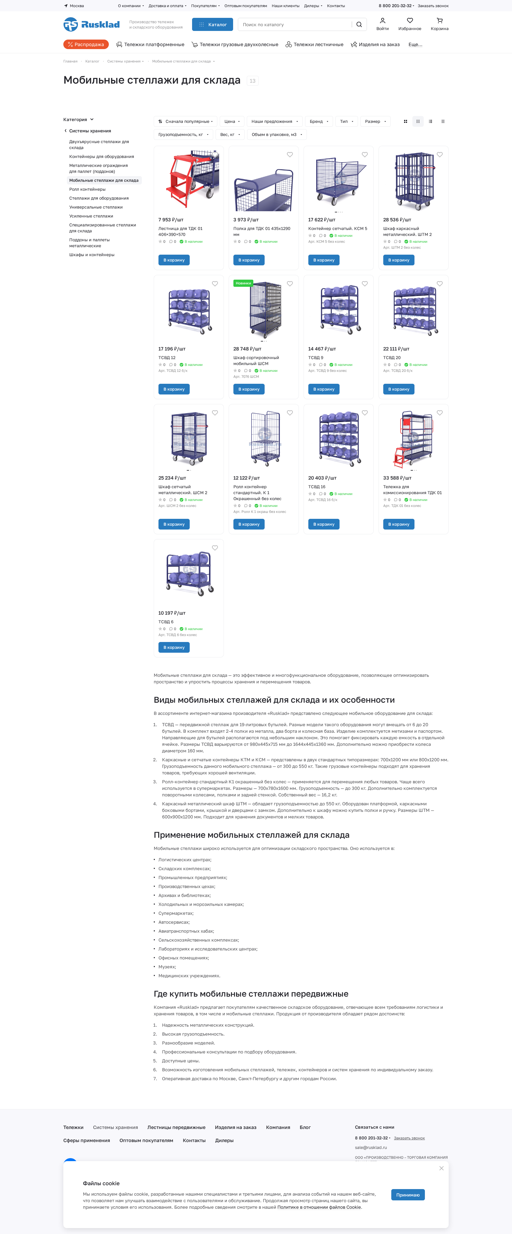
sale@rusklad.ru (371, 1147)
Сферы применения (86, 1140)
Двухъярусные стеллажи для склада (99, 144)
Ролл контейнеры (87, 189)
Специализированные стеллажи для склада (102, 227)
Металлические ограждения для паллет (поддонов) (98, 168)
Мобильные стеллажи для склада (104, 180)
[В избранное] (215, 155)
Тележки (73, 1127)
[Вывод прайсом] (443, 121)
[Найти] (359, 24)
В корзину (174, 259)
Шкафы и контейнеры (91, 254)
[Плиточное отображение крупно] (405, 121)
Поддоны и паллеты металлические (89, 242)
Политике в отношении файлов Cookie (319, 1207)
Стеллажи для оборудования (99, 198)
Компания (278, 1127)
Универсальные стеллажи (96, 206)
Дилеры (224, 1140)
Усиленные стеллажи (91, 215)
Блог (305, 1127)
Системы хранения (90, 130)
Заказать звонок (433, 5)
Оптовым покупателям (146, 1140)
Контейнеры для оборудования (101, 156)
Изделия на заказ (236, 1127)
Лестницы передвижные (176, 1127)
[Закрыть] (441, 1168)
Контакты (194, 1140)
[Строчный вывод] (430, 121)
